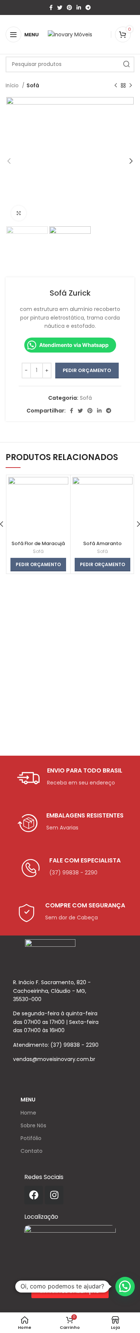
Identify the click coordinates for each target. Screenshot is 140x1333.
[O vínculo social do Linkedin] (78, 7)
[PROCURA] (126, 64)
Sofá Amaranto (102, 543)
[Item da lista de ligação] (59, 1045)
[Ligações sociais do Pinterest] (69, 7)
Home (28, 1112)
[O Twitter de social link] (60, 7)
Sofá (33, 85)
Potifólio (31, 1138)
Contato (32, 1151)
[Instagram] (54, 1195)
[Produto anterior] (115, 86)
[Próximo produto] (130, 86)
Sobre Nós (33, 1125)
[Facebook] (33, 1195)
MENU (28, 1099)
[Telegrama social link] (88, 7)
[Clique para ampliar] (18, 213)
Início (13, 85)
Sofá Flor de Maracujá (38, 543)
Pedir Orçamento (87, 370)
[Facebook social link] (51, 7)
